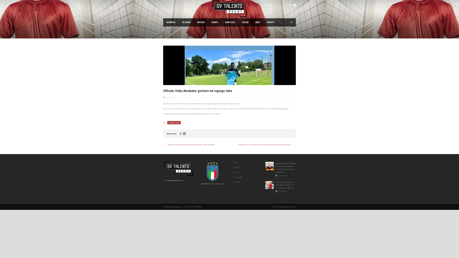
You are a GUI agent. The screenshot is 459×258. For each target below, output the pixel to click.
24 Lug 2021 (282, 191)
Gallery (245, 22)
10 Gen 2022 (282, 176)
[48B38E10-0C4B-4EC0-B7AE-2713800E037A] (229, 65)
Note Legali (238, 177)
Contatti (271, 22)
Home (236, 162)
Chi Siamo (186, 22)
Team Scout (230, 22)
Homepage (171, 22)
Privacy (237, 172)
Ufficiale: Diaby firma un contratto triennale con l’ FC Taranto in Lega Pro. (285, 185)
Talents (214, 22)
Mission (201, 22)
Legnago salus (174, 123)
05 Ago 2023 (170, 97)
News (257, 22)
